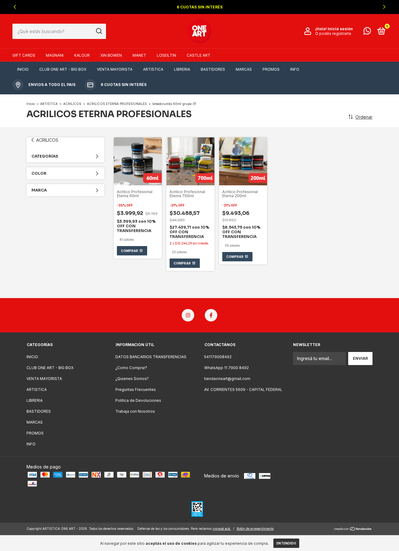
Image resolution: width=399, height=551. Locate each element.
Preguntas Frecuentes (135, 389)
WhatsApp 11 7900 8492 (226, 367)
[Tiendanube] (353, 529)
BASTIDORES (213, 69)
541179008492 (218, 356)
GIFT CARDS (23, 55)
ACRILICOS (72, 104)
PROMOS (271, 69)
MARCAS (244, 69)
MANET (139, 55)
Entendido (286, 543)
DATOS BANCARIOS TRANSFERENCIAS (150, 356)
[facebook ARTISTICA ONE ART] (211, 315)
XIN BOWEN (111, 55)
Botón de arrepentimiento (255, 528)
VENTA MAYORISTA (114, 69)
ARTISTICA (153, 69)
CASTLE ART (198, 55)
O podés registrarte (333, 33)
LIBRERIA (182, 69)
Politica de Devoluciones (138, 400)
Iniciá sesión (340, 28)
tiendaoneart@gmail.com (227, 378)
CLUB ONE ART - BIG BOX (62, 69)
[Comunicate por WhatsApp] (367, 32)
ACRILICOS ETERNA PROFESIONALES (117, 104)
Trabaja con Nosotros (135, 411)
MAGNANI (55, 55)
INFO (294, 69)
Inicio (30, 104)
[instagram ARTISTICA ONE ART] (188, 315)
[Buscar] (99, 31)
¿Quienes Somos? (132, 378)
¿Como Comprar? (131, 367)
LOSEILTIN (166, 55)
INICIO (23, 69)
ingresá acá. (222, 528)
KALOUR (82, 55)
